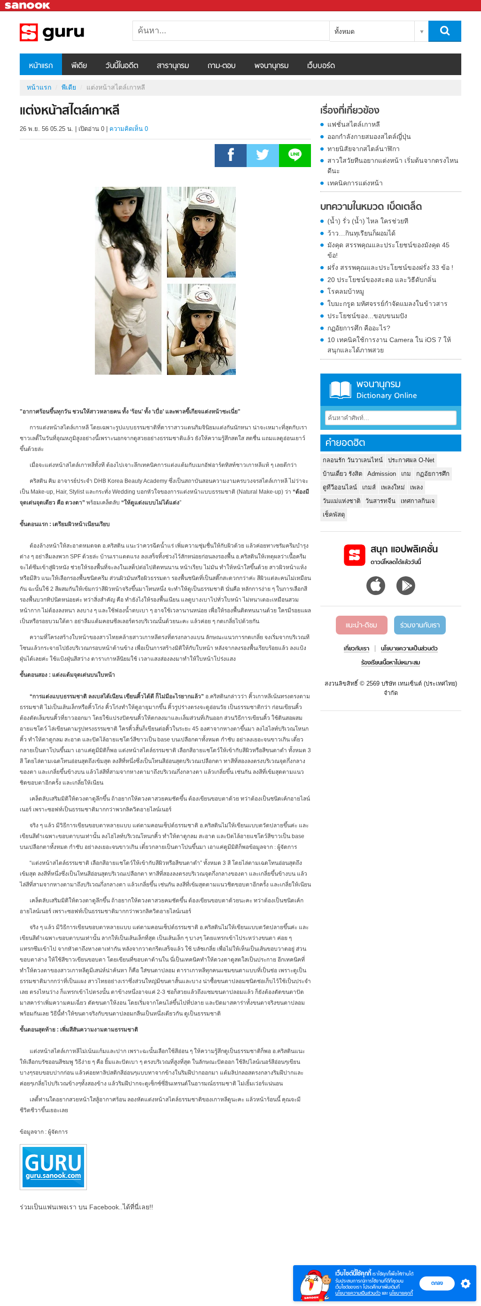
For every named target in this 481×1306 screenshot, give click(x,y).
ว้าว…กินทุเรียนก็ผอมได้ (361, 233)
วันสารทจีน (380, 500)
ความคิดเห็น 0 (128, 128)
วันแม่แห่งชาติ (341, 500)
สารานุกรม (173, 66)
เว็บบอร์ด (321, 66)
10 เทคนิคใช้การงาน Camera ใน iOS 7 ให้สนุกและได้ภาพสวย (389, 345)
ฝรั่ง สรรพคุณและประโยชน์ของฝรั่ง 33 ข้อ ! (390, 267)
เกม (406, 473)
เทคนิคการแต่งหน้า (355, 183)
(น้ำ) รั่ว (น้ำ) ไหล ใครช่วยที (367, 221)
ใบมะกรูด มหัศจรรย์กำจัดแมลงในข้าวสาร (387, 303)
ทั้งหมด (344, 31)
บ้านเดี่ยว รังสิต (342, 473)
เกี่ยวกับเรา (356, 649)
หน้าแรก (41, 66)
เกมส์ (369, 487)
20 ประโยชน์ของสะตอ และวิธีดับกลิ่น (381, 279)
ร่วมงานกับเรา (420, 625)
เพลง (416, 487)
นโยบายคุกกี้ (401, 1293)
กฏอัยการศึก (433, 473)
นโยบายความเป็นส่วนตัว (357, 1293)
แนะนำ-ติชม (361, 625)
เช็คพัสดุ (334, 514)
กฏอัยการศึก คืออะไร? (358, 328)
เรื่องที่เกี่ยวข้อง (350, 111)
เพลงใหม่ (393, 487)
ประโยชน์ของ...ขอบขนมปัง (367, 316)
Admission (381, 473)
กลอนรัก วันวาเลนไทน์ (353, 460)
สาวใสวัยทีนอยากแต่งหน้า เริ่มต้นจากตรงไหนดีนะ (392, 166)
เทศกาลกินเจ (418, 500)
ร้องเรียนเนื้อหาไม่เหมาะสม (390, 663)
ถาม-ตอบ (222, 66)
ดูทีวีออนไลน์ (340, 487)
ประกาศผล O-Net (411, 460)
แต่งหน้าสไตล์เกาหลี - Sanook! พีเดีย (69, 32)
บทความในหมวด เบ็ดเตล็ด (371, 207)
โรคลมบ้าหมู (345, 291)
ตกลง (437, 1283)
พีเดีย (79, 66)
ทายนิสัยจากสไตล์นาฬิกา (363, 149)
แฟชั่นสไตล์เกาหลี (353, 124)
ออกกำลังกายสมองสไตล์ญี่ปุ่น (369, 136)
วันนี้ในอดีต (122, 66)
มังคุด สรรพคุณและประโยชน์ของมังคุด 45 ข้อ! (388, 250)
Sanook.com (28, 6)
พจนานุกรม (271, 66)
